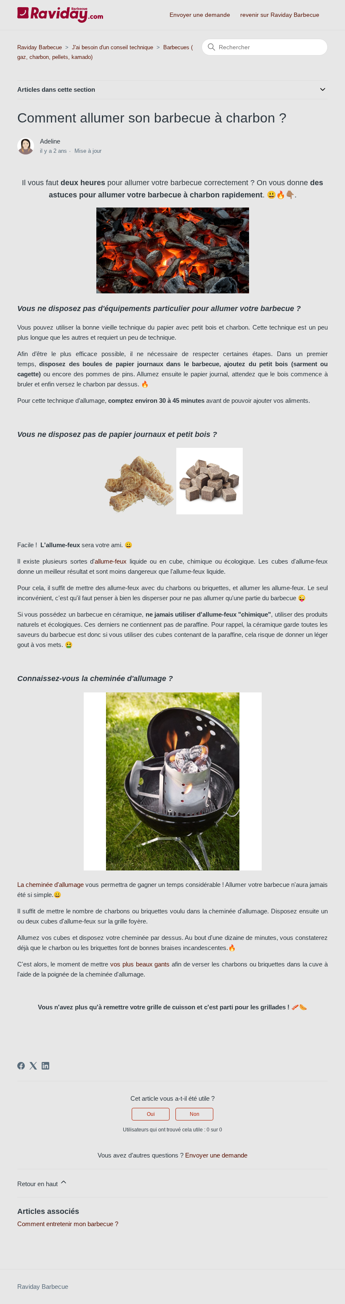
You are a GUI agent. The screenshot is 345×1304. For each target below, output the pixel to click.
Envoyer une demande (200, 14)
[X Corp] (33, 1066)
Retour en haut (38, 1183)
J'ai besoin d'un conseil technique (112, 47)
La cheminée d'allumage (50, 884)
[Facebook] (21, 1066)
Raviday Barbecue (39, 47)
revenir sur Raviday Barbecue (279, 14)
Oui (151, 1114)
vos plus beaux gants (140, 964)
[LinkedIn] (45, 1066)
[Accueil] (60, 15)
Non (194, 1114)
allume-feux (111, 561)
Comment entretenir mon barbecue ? (67, 1223)
